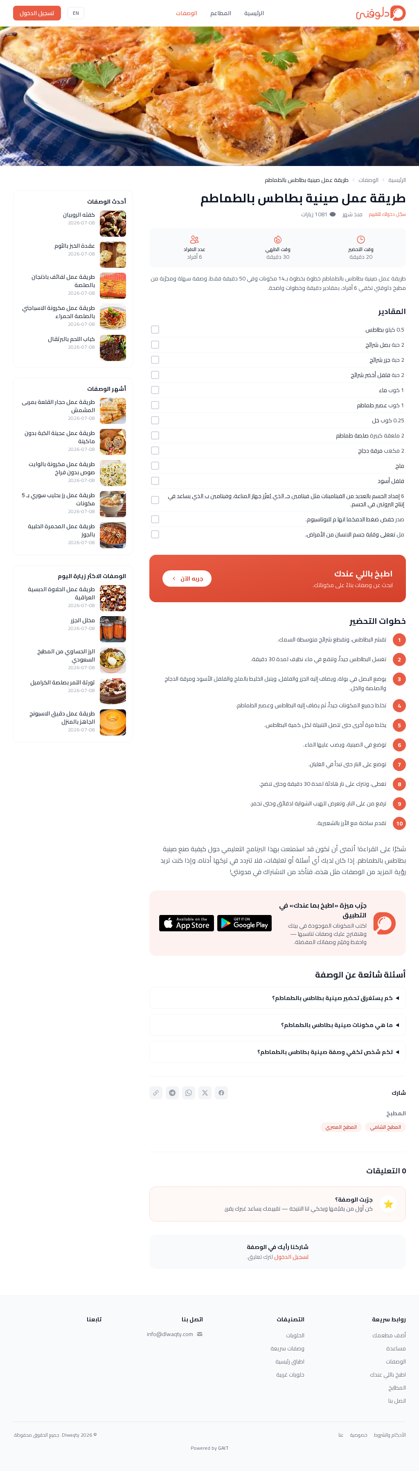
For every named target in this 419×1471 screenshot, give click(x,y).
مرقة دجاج (370, 450)
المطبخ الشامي (385, 1127)
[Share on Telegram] (172, 1092)
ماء (383, 390)
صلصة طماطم (352, 435)
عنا (341, 1435)
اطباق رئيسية (289, 1361)
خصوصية (358, 1435)
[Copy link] (155, 1092)
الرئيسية (254, 13)
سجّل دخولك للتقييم (387, 214)
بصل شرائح (377, 344)
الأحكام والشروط (390, 1435)
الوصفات (186, 13)
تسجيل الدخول (37, 13)
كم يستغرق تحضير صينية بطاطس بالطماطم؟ (332, 998)
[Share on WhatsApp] (188, 1092)
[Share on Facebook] (221, 1092)
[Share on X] (205, 1092)
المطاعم (220, 13)
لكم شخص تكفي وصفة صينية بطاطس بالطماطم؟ (325, 1052)
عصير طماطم (372, 405)
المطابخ (397, 1387)
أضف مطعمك (389, 1335)
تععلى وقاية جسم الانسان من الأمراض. (350, 534)
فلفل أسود (391, 480)
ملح (399, 465)
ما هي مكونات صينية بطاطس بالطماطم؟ (337, 1025)
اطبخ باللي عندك (388, 1374)
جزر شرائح (379, 359)
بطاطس (374, 329)
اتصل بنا (397, 1400)
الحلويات (295, 1335)
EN (76, 13)
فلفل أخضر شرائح (370, 375)
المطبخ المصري (341, 1127)
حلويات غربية (290, 1374)
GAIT (223, 1448)
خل (375, 420)
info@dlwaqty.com (170, 1334)
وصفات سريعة (287, 1348)
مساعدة (396, 1348)
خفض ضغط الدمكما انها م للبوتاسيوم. (350, 519)
